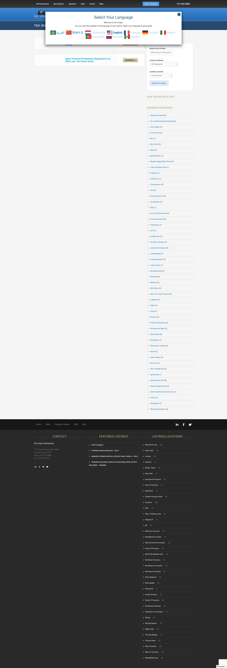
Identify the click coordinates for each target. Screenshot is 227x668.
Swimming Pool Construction (162, 392)
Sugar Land (149, 629)
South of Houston (152, 600)
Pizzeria (153, 317)
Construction (155, 184)
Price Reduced (150, 577)
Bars (152, 150)
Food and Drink (156, 219)
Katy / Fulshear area (153, 514)
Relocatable (149, 583)
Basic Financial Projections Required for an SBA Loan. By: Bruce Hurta (87, 60)
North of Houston (152, 548)
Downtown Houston (153, 479)
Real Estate (154, 334)
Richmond (149, 589)
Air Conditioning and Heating (161, 121)
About (83, 4)
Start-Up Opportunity (158, 386)
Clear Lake (149, 450)
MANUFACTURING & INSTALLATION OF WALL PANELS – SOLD (114, 456)
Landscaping (155, 254)
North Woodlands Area (154, 554)
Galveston (149, 491)
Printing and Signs (157, 328)
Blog (84, 424)
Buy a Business (59, 4)
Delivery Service (156, 196)
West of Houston (152, 652)
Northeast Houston (152, 560)
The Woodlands (151, 635)
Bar (151, 138)
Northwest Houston (153, 571)
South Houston (151, 594)
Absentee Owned (157, 115)
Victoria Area (150, 641)
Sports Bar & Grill (157, 380)
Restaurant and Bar (157, 346)
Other (152, 305)
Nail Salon (154, 288)
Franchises (154, 225)
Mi (146, 525)
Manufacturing (156, 271)
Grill (152, 231)
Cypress (148, 462)
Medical (153, 282)
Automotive (155, 133)
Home (38, 424)
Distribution (155, 202)
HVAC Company (97, 445)
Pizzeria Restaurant (158, 323)
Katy (146, 508)
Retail (152, 351)
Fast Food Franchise (158, 213)
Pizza (152, 311)
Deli (151, 190)
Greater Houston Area (153, 497)
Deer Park (149, 474)
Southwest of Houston (154, 612)
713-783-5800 (183, 4)
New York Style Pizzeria (159, 294)
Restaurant (154, 340)
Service (153, 363)
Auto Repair (155, 127)
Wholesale (154, 403)
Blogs (101, 4)
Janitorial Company (158, 248)
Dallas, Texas (150, 468)
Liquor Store (155, 265)
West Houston (150, 646)
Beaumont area (151, 445)
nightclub (154, 300)
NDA (76, 424)
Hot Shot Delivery (157, 242)
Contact (92, 4)
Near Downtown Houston (155, 543)
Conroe (148, 456)
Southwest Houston (153, 606)
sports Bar (154, 375)
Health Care (155, 236)
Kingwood (149, 520)
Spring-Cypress (151, 623)
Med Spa (153, 277)
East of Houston (151, 485)
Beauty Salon (155, 156)
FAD (152, 207)
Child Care (154, 179)
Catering (153, 173)
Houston (148, 502)
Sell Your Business (42, 4)
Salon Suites (155, 357)
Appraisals (72, 4)
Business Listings (62, 424)
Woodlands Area (151, 658)
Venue (152, 398)
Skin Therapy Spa (157, 369)
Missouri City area (152, 531)
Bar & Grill (154, 144)
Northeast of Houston (153, 566)
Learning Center (156, 259)
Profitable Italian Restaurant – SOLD (105, 450)
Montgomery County (153, 537)
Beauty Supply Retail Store (160, 161)
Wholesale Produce (158, 409)
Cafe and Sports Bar (158, 167)
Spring (147, 617)
